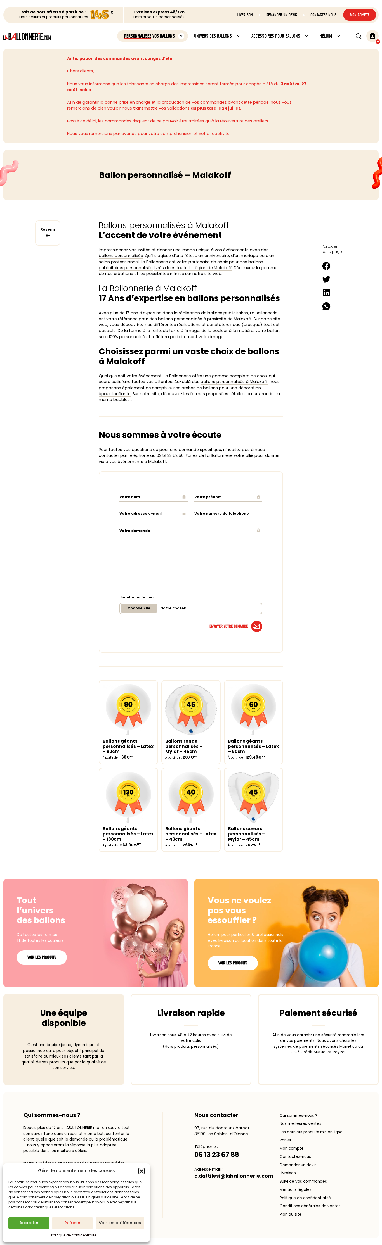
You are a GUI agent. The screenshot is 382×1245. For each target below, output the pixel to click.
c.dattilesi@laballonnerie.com (233, 1176)
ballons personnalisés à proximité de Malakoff (205, 319)
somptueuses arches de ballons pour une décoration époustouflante (180, 390)
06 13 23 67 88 (216, 1154)
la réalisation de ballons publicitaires (211, 313)
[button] (141, 1171)
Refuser (72, 1223)
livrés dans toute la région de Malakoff (193, 267)
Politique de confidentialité (73, 1235)
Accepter (29, 1223)
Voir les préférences (120, 1223)
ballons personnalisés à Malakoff (234, 381)
